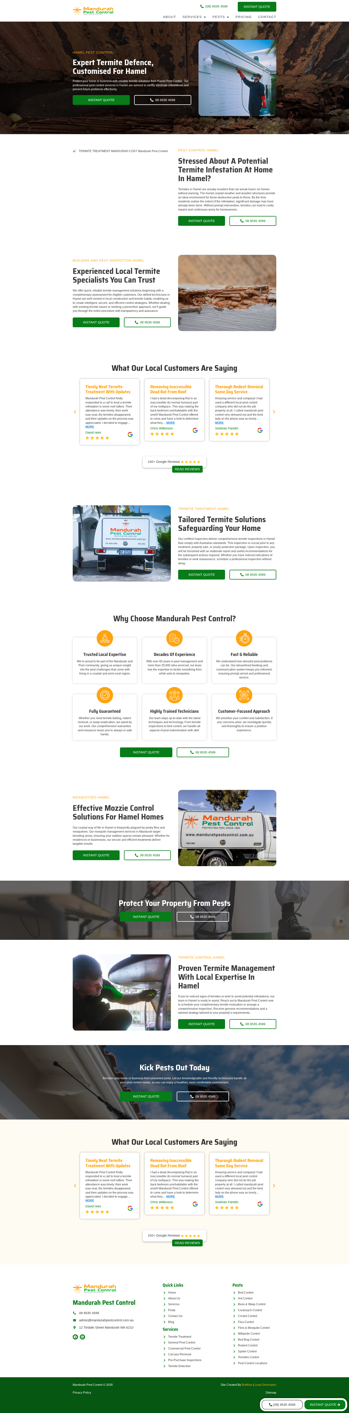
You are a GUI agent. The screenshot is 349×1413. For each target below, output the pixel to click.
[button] (75, 411)
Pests (218, 17)
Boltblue (247, 1384)
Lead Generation (265, 1384)
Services (192, 17)
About (169, 17)
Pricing (244, 17)
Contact (267, 17)
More (105, 422)
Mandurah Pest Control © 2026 (93, 1384)
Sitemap (271, 1392)
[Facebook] (75, 1337)
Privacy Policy (82, 1392)
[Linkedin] (82, 1337)
